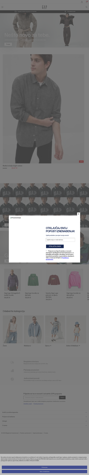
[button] (78, 214)
